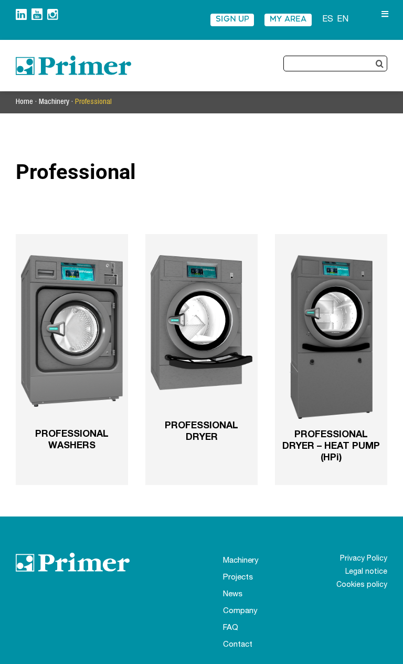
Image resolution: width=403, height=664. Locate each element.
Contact (237, 645)
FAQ (230, 628)
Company (240, 611)
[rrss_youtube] (37, 12)
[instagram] (52, 13)
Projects (238, 578)
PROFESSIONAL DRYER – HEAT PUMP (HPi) (331, 446)
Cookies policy (361, 585)
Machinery (54, 102)
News (232, 594)
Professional (93, 102)
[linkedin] (21, 13)
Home (24, 102)
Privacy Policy (363, 559)
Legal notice (366, 572)
